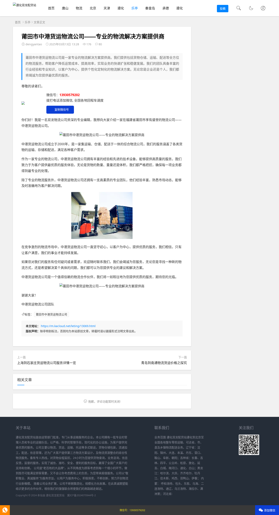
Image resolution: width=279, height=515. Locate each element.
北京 (93, 8)
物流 (79, 8)
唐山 (65, 8)
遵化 (120, 8)
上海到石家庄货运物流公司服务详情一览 (46, 363)
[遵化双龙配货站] (24, 5)
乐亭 (134, 8)
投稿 (222, 8)
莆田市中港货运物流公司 (51, 314)
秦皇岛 (150, 8)
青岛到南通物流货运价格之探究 (164, 363)
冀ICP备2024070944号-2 (81, 495)
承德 (165, 8)
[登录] (263, 8)
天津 (107, 8)
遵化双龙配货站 (55, 495)
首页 (51, 8)
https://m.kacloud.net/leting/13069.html (68, 326)
